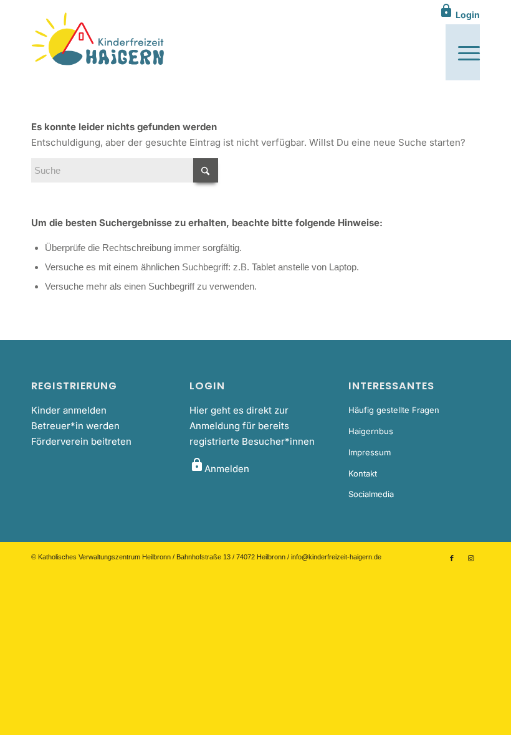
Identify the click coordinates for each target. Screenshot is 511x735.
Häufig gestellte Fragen (393, 410)
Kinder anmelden (69, 410)
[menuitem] (463, 52)
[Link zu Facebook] (451, 558)
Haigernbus (370, 431)
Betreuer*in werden (75, 426)
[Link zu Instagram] (470, 558)
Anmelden (219, 469)
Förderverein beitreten (81, 441)
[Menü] (463, 52)
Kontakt (362, 473)
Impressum (369, 452)
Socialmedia (371, 494)
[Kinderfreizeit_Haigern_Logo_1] (98, 40)
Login (459, 14)
